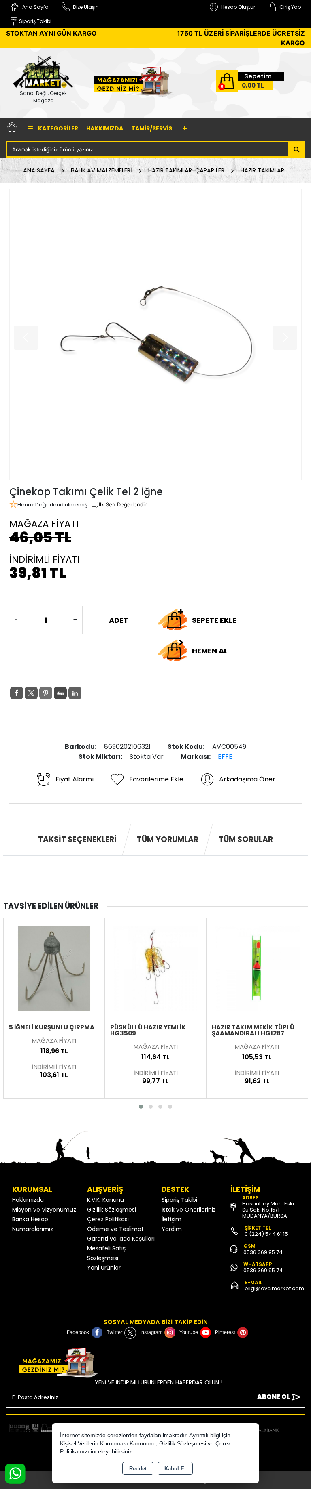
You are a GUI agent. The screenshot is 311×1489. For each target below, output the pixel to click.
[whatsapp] (89, 693)
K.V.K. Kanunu (105, 1200)
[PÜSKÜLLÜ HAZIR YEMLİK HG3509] (155, 968)
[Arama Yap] (296, 149)
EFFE (225, 756)
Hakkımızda (104, 128)
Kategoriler (57, 128)
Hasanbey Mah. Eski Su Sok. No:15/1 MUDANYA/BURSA (268, 1210)
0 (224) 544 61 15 (266, 1234)
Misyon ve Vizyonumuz (44, 1209)
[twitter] (31, 693)
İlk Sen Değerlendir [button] (123, 504)
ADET (118, 620)
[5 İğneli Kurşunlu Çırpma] (54, 968)
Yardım (172, 1229)
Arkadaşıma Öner (247, 779)
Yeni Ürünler (104, 1268)
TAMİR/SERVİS (151, 128)
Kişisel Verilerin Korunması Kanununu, (109, 1444)
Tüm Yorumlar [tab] (167, 839)
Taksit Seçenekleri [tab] (77, 839)
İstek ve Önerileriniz (189, 1209)
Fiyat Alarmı (74, 779)
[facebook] (16, 693)
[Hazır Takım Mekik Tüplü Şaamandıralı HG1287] (257, 968)
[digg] (60, 693)
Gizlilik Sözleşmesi (111, 1209)
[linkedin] (74, 693)
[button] (141, 1107)
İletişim (171, 1219)
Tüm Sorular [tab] (246, 839)
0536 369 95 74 (263, 1252)
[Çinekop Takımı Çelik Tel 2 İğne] (155, 334)
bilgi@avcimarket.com (274, 1288)
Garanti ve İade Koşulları (121, 1239)
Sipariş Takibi (179, 1200)
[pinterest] (45, 693)
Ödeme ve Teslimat (115, 1229)
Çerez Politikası (108, 1219)
